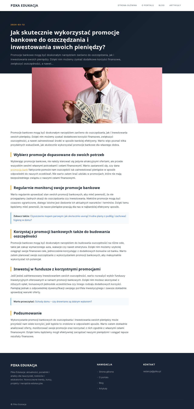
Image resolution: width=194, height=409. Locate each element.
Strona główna (127, 5)
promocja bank (19, 169)
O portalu (148, 5)
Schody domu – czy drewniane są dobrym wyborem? (63, 301)
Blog (162, 5)
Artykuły (175, 5)
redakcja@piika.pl (152, 371)
